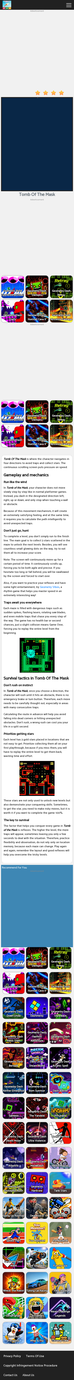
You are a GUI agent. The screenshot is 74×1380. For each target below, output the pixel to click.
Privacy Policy (12, 1356)
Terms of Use (35, 1356)
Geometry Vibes (49, 587)
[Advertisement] (37, 49)
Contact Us (10, 1375)
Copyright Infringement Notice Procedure (30, 1365)
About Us (28, 1375)
